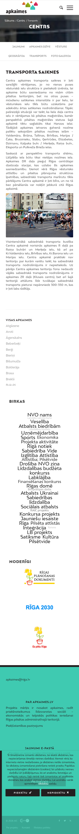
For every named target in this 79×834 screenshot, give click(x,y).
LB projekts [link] (39, 532)
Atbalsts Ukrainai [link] (39, 493)
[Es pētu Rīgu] (39, 637)
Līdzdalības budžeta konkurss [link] (39, 470)
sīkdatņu (43, 783)
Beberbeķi (13, 343)
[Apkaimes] (23, 7)
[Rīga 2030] (39, 607)
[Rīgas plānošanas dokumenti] (39, 577)
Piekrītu (21, 792)
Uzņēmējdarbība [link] (39, 433)
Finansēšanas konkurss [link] (39, 482)
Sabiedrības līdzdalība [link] (39, 499)
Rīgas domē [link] (39, 486)
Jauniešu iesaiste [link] (39, 518)
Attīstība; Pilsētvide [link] (39, 459)
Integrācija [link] (34, 527)
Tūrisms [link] (52, 527)
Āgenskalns (14, 338)
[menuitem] (59, 7)
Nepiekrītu (56, 792)
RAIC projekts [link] (39, 510)
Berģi (9, 349)
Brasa (10, 373)
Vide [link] (52, 450)
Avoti (9, 331)
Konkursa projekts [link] (39, 514)
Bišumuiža (13, 361)
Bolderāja (12, 367)
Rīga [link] (24, 523)
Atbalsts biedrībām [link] (39, 426)
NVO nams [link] (39, 414)
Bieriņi (10, 355)
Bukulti (11, 385)
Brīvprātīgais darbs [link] (39, 489)
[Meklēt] (59, 7)
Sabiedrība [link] (33, 450)
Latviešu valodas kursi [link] (40, 418)
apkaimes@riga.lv (18, 679)
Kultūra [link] (50, 536)
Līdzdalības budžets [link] (39, 429)
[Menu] (68, 7)
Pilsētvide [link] (39, 541)
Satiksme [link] (30, 536)
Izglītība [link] (29, 455)
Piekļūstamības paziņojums (24, 725)
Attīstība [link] (49, 455)
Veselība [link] (39, 421)
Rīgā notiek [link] (39, 446)
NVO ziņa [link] (49, 463)
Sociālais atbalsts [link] (39, 506)
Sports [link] (28, 437)
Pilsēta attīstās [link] (45, 523)
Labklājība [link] (39, 477)
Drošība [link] (28, 463)
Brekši (10, 379)
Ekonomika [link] (47, 437)
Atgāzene (12, 326)
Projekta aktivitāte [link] (39, 442)
